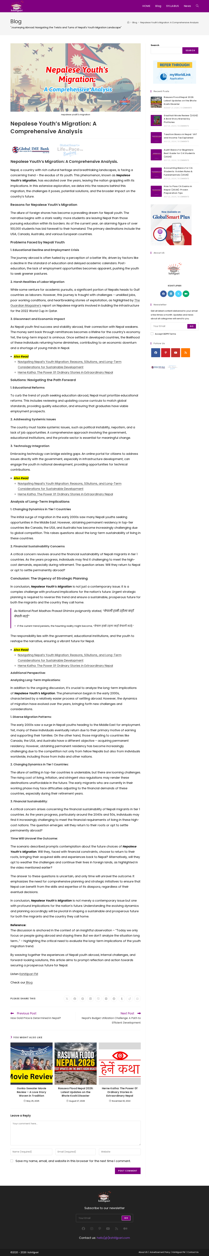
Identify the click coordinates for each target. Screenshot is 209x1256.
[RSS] (185, 352)
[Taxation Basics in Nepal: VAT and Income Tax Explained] (156, 137)
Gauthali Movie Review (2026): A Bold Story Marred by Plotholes (181, 119)
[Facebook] (163, 294)
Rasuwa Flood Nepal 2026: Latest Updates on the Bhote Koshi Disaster (75, 1092)
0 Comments (186, 108)
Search (155, 45)
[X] (178, 294)
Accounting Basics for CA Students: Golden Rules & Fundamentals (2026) (178, 171)
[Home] (128, 22)
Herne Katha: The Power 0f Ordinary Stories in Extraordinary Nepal (65, 372)
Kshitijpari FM (28, 974)
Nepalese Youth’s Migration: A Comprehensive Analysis (169, 22)
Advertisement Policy (160, 1252)
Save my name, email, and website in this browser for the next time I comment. (73, 1161)
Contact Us (193, 1252)
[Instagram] (92, 1228)
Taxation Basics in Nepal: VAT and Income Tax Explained (180, 136)
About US (143, 1252)
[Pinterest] (165, 352)
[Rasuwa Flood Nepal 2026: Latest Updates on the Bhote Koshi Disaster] (156, 102)
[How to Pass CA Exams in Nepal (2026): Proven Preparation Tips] (156, 191)
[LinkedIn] (171, 294)
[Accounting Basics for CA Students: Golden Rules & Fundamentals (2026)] (156, 173)
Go (191, 326)
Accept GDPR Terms (165, 333)
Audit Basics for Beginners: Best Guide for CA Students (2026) (179, 153)
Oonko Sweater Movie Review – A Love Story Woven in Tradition (31, 1092)
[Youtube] (175, 352)
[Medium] (186, 294)
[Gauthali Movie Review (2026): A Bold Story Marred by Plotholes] (156, 120)
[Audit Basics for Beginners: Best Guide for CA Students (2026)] (156, 154)
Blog (28, 982)
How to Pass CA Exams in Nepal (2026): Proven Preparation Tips (178, 190)
